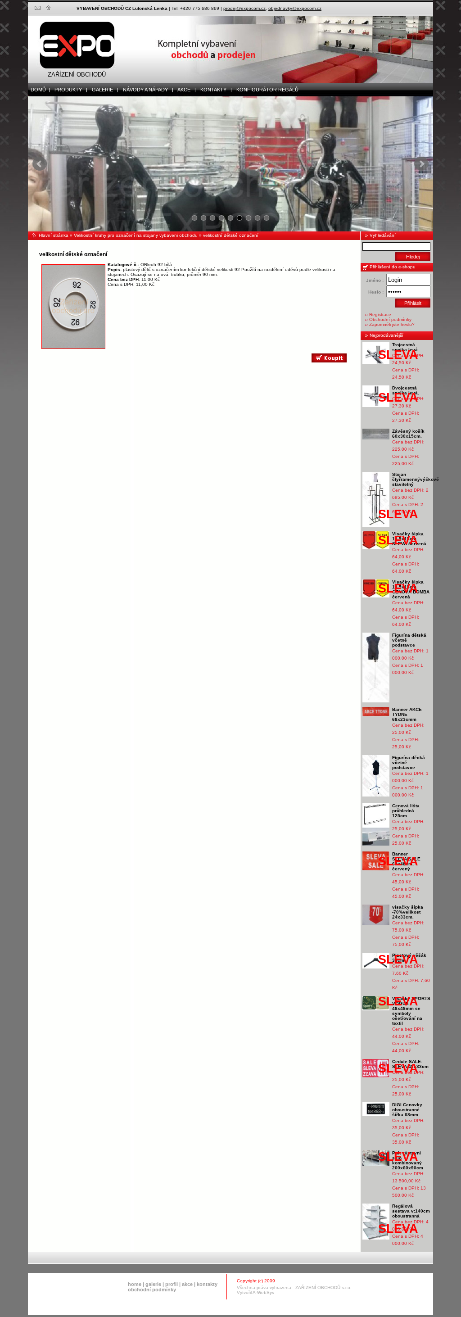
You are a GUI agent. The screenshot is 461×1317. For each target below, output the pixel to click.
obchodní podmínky (152, 1289)
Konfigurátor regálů (265, 89)
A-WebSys (263, 1292)
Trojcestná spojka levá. (405, 347)
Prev (39, 164)
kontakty (207, 1284)
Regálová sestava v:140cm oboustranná (411, 1211)
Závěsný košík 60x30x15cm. (408, 434)
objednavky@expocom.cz (294, 8)
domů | (39, 89)
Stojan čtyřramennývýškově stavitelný (415, 479)
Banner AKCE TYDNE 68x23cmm (407, 714)
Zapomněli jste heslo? (392, 324)
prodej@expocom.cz (244, 8)
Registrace (380, 314)
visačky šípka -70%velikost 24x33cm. (407, 912)
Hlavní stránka (53, 235)
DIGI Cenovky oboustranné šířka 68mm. (407, 1109)
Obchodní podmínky (390, 319)
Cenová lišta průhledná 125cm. (406, 810)
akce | (185, 89)
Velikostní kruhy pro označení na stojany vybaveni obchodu (136, 235)
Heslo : (376, 292)
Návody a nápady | (146, 89)
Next (421, 164)
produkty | (68, 89)
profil (171, 1284)
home (134, 1284)
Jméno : (375, 280)
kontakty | (214, 89)
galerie (153, 1284)
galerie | (103, 89)
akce (187, 1284)
